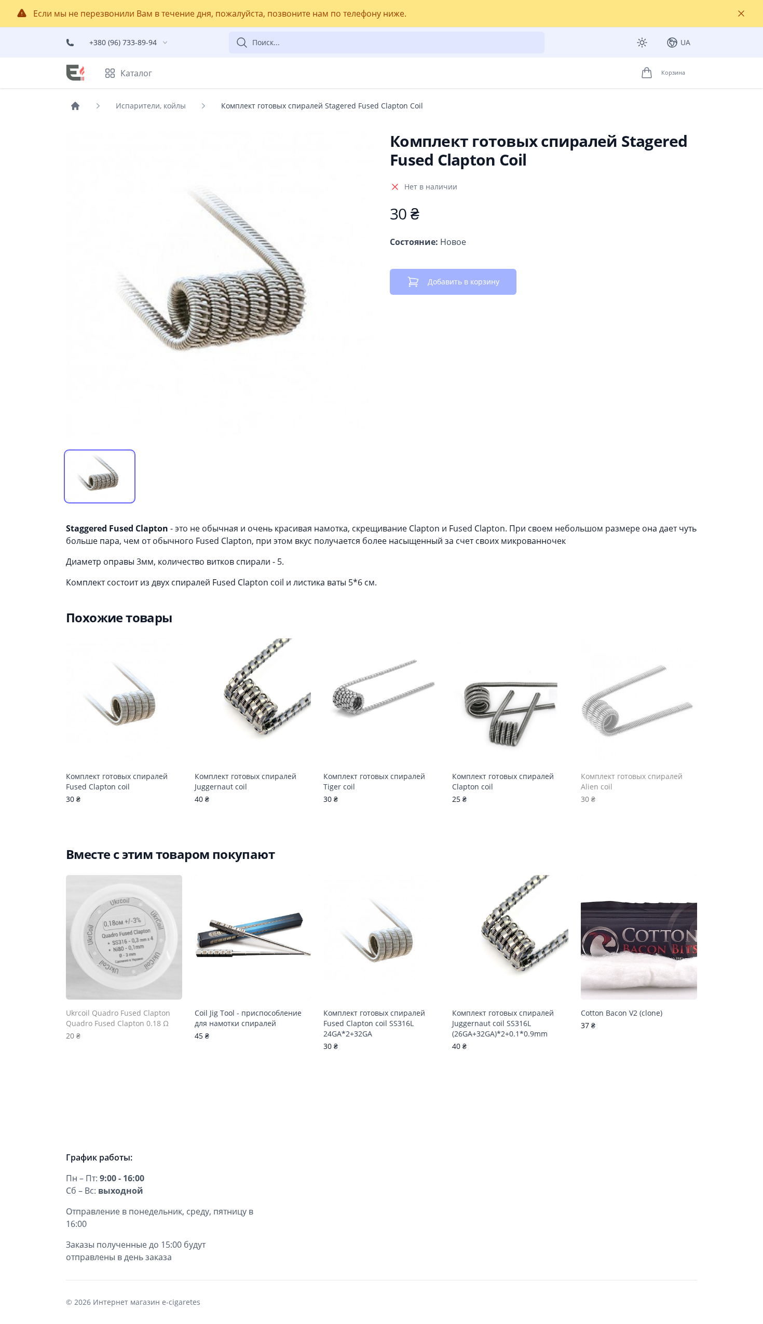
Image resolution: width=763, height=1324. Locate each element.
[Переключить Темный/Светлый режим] (642, 42)
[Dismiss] (741, 13)
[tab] (99, 476)
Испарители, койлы (151, 106)
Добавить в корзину (463, 281)
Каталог (136, 73)
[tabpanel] (219, 285)
